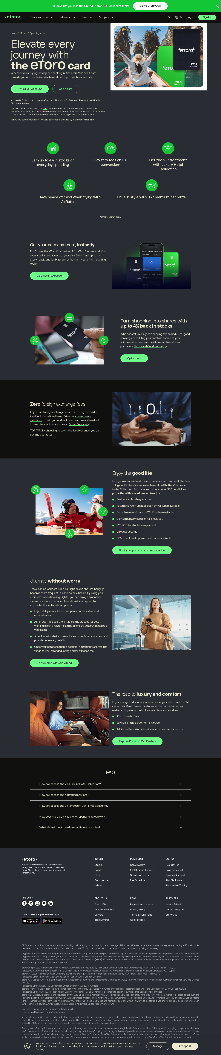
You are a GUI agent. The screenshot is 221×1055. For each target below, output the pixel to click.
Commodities (102, 880)
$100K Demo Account (142, 870)
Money (23, 33)
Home (14, 33)
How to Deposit (174, 870)
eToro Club (171, 914)
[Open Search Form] (169, 17)
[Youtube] (44, 903)
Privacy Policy (137, 909)
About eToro (101, 904)
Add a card (65, 88)
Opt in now (134, 358)
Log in (190, 17)
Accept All (185, 1046)
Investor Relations (104, 909)
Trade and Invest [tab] (40, 17)
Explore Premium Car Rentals (137, 741)
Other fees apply (79, 424)
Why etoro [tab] (66, 17)
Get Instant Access (49, 275)
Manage (158, 1046)
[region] (110, 1046)
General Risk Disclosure (33, 1012)
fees (108, 217)
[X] (30, 903)
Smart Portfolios (139, 875)
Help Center (172, 865)
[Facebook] (24, 903)
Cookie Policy (137, 920)
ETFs (97, 875)
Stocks (98, 865)
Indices (98, 885)
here (45, 108)
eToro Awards (102, 920)
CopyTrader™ (137, 865)
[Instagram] (37, 903)
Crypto (98, 870)
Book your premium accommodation (142, 550)
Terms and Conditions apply (150, 346)
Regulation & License (141, 904)
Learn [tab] (85, 17)
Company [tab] (104, 17)
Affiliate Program (175, 909)
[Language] (178, 17)
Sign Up (207, 17)
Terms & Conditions (141, 914)
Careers (99, 914)
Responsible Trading (176, 885)
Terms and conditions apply (24, 119)
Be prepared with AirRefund (54, 663)
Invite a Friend (173, 904)
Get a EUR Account (30, 88)
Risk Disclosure (174, 880)
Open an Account (175, 875)
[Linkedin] (50, 903)
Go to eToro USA (150, 5)
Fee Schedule (137, 880)
